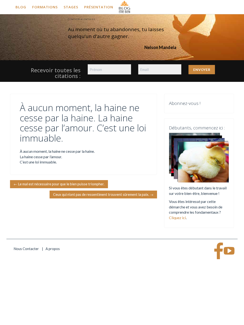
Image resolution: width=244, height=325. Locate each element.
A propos (53, 248)
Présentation (98, 7)
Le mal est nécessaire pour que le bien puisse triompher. (59, 184)
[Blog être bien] (124, 6)
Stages (71, 7)
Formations (45, 7)
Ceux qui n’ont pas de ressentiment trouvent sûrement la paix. (103, 194)
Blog (20, 7)
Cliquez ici (177, 217)
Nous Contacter (26, 248)
